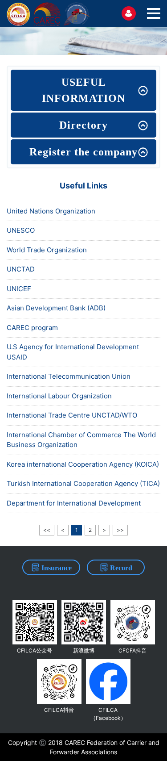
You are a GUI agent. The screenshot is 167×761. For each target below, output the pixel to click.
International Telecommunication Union (68, 376)
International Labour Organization (59, 396)
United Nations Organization (51, 211)
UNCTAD (21, 269)
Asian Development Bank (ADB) (56, 308)
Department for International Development (74, 503)
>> (120, 530)
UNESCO (21, 230)
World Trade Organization (47, 250)
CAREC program (32, 327)
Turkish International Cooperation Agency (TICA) (83, 483)
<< (46, 530)
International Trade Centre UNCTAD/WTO (72, 415)
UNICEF (19, 288)
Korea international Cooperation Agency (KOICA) (83, 464)
